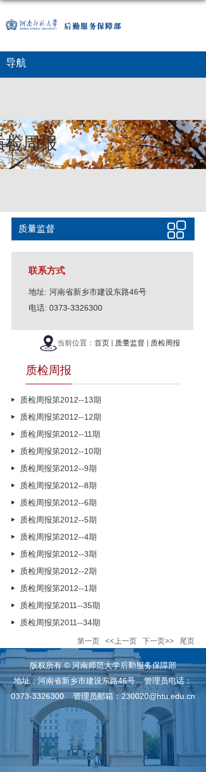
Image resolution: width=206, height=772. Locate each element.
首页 (101, 343)
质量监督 (130, 343)
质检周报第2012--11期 (60, 434)
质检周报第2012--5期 (58, 519)
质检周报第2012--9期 (58, 468)
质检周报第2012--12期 (60, 416)
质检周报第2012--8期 (58, 485)
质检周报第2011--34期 (60, 622)
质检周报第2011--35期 (60, 605)
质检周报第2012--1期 (58, 588)
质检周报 (165, 343)
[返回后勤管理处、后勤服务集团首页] (78, 9)
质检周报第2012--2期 (58, 571)
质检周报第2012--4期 (58, 536)
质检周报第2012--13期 (60, 399)
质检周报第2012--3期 (58, 553)
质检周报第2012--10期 (60, 451)
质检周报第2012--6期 (58, 502)
